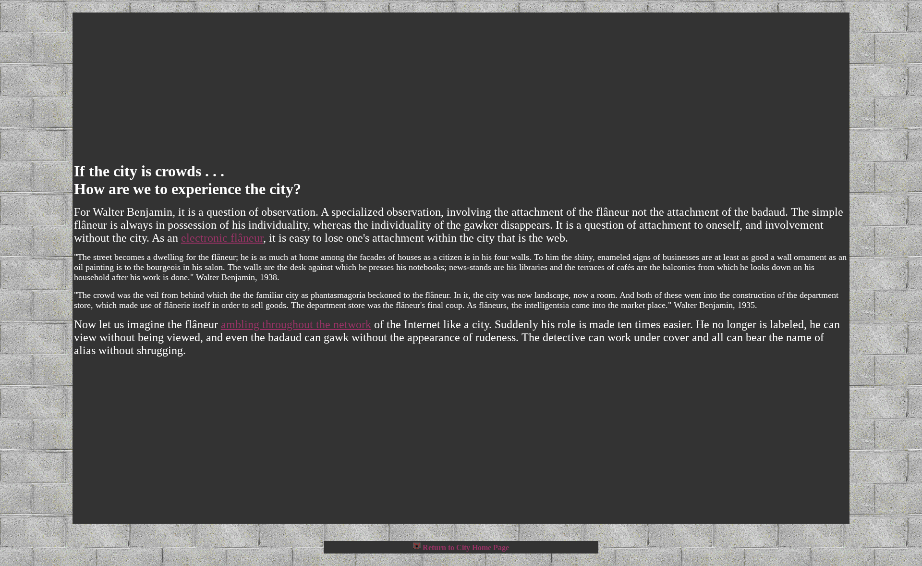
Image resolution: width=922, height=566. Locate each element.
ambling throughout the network (296, 324)
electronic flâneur (222, 238)
